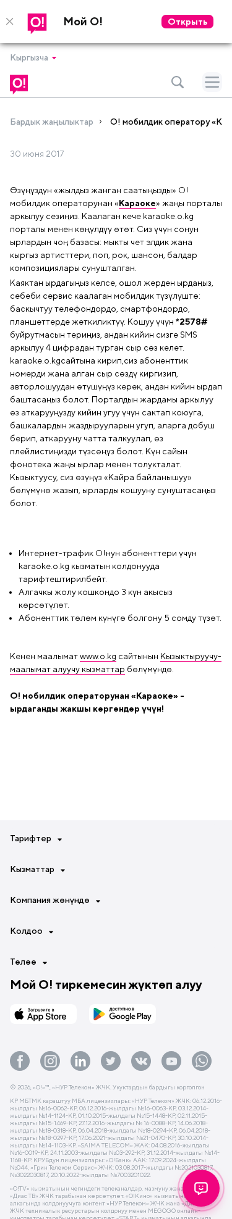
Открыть (187, 22)
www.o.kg (98, 656)
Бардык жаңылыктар (51, 122)
